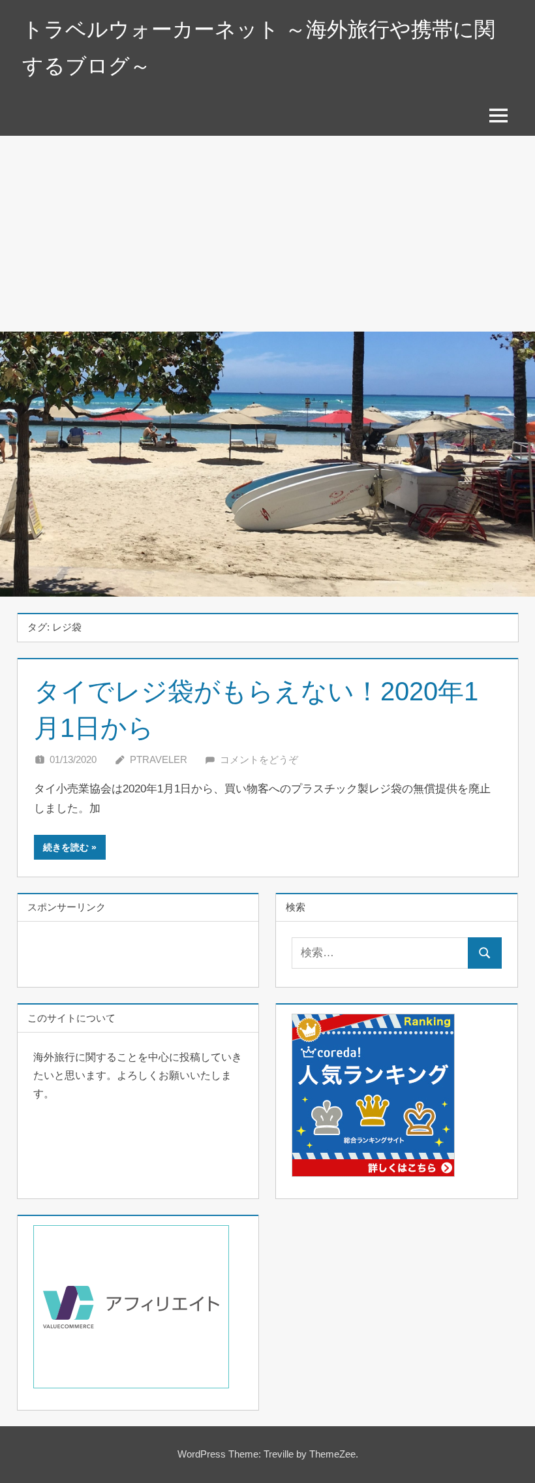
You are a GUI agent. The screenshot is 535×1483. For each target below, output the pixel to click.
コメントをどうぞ (259, 759)
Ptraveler (158, 759)
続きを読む (66, 847)
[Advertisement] (267, 233)
